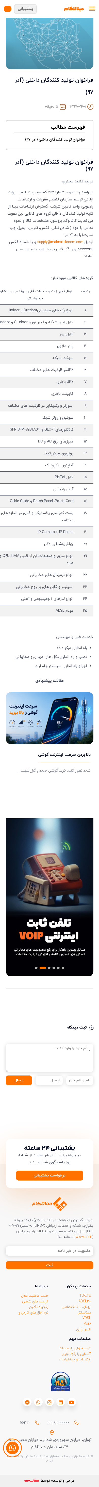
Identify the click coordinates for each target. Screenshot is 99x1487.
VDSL (86, 1318)
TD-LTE (85, 1295)
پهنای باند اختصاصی (76, 1307)
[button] (92, 9)
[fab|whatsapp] (38, 1402)
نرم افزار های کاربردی (33, 1312)
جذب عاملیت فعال (34, 1295)
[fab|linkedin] (61, 1402)
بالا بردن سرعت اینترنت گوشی (64, 755)
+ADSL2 (84, 1301)
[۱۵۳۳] (34, 1422)
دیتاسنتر (84, 1312)
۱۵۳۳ (24, 1422)
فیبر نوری (83, 1329)
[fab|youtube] (71, 1402)
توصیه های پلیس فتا (75, 1348)
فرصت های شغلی (35, 1301)
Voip (87, 1323)
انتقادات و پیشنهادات (75, 1359)
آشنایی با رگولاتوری (76, 1354)
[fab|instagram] (49, 1402)
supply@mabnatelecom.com (60, 242)
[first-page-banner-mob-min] (49, 898)
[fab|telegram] (27, 1402)
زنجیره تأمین (38, 1307)
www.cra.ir (84, 1237)
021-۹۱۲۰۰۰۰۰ (58, 1422)
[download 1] (61, 1381)
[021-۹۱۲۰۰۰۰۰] (74, 1422)
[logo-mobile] (74, 8)
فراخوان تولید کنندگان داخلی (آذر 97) (55, 139)
